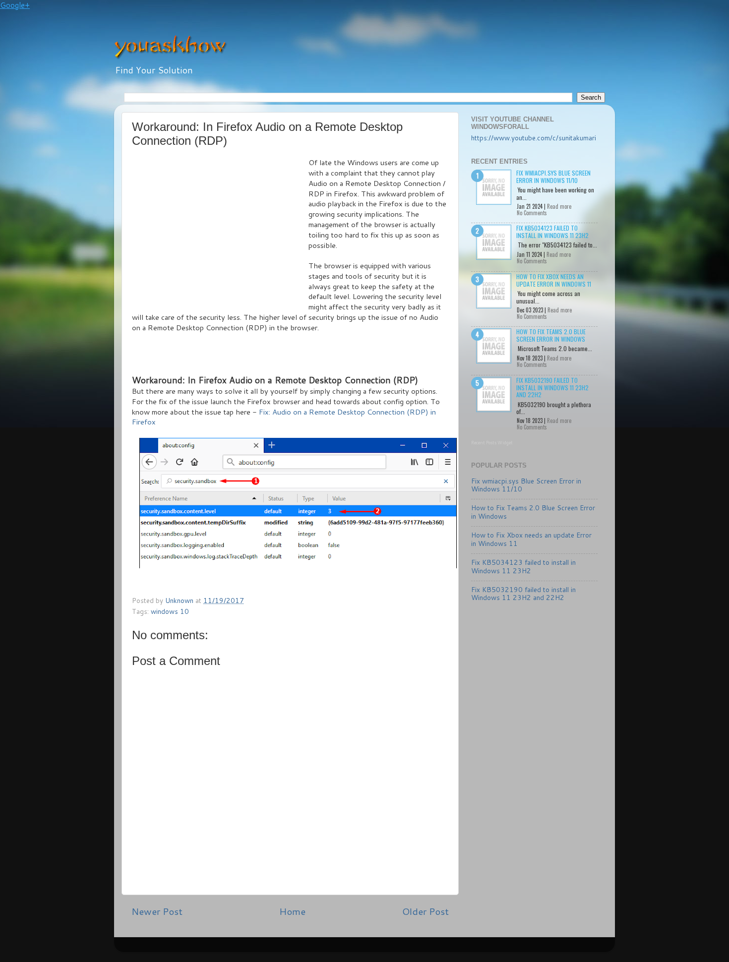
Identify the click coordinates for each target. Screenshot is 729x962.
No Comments (532, 213)
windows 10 (170, 611)
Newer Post (156, 911)
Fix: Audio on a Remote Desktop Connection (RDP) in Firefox (284, 417)
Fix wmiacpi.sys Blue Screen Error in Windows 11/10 (553, 176)
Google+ (15, 5)
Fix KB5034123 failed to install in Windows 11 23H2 (552, 231)
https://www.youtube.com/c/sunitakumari (533, 137)
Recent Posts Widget (492, 442)
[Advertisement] (220, 232)
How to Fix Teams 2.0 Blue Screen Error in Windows (551, 335)
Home (292, 911)
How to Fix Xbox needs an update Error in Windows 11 (553, 280)
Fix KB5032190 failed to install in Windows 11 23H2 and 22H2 (552, 387)
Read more (559, 206)
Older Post (425, 911)
